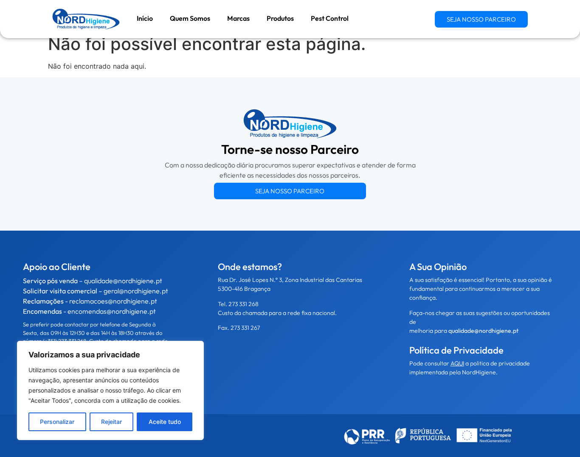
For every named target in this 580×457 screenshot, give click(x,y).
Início (145, 18)
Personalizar (57, 421)
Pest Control (330, 18)
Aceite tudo (165, 421)
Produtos (280, 18)
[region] (110, 390)
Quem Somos (190, 18)
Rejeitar (111, 421)
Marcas (238, 18)
